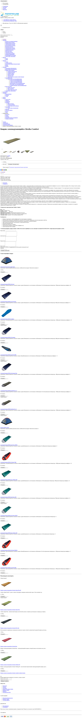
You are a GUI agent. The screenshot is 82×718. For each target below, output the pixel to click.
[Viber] (5, 169)
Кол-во (4, 164)
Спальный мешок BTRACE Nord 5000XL (9, 550)
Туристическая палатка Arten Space (7, 266)
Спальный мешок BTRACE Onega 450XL (9, 515)
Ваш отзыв (2, 246)
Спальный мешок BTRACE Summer (7, 337)
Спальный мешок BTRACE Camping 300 (8, 479)
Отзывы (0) (5, 183)
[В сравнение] (3, 173)
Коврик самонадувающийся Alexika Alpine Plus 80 (10, 590)
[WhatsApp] (6, 169)
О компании (5, 6)
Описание (5, 182)
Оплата (4, 8)
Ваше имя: (2, 230)
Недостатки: (3, 240)
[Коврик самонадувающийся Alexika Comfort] (12, 149)
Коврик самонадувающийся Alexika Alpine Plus (10, 609)
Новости (4, 691)
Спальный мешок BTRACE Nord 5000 (8, 567)
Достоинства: (3, 235)
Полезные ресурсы (7, 692)
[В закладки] (1, 173)
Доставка (5, 7)
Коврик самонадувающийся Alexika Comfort (9, 673)
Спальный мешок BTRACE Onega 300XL (9, 444)
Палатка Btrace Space (4, 427)
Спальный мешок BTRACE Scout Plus (8, 301)
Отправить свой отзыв (5, 250)
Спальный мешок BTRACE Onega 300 (8, 497)
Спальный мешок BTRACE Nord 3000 (8, 354)
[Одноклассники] (2, 169)
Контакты (5, 9)
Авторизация (5, 4)
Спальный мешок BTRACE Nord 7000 (8, 462)
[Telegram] (3, 169)
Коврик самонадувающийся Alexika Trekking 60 (10, 664)
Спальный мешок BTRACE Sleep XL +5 (8, 390)
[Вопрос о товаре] (0, 173)
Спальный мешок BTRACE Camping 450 (8, 532)
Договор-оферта (6, 700)
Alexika (23, 673)
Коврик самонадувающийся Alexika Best (8, 646)
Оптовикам (5, 707)
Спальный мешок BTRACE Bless (7, 318)
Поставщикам (6, 705)
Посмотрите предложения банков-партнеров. (18, 167)
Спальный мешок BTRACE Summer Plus (8, 373)
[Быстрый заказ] (5, 272)
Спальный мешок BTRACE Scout (7, 284)
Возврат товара (6, 690)
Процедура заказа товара (8, 689)
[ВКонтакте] (1, 169)
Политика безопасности (8, 698)
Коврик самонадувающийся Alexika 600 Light (9, 628)
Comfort (20, 673)
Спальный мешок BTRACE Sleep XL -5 (8, 409)
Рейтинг (2, 248)
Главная (4, 39)
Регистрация (5, 3)
